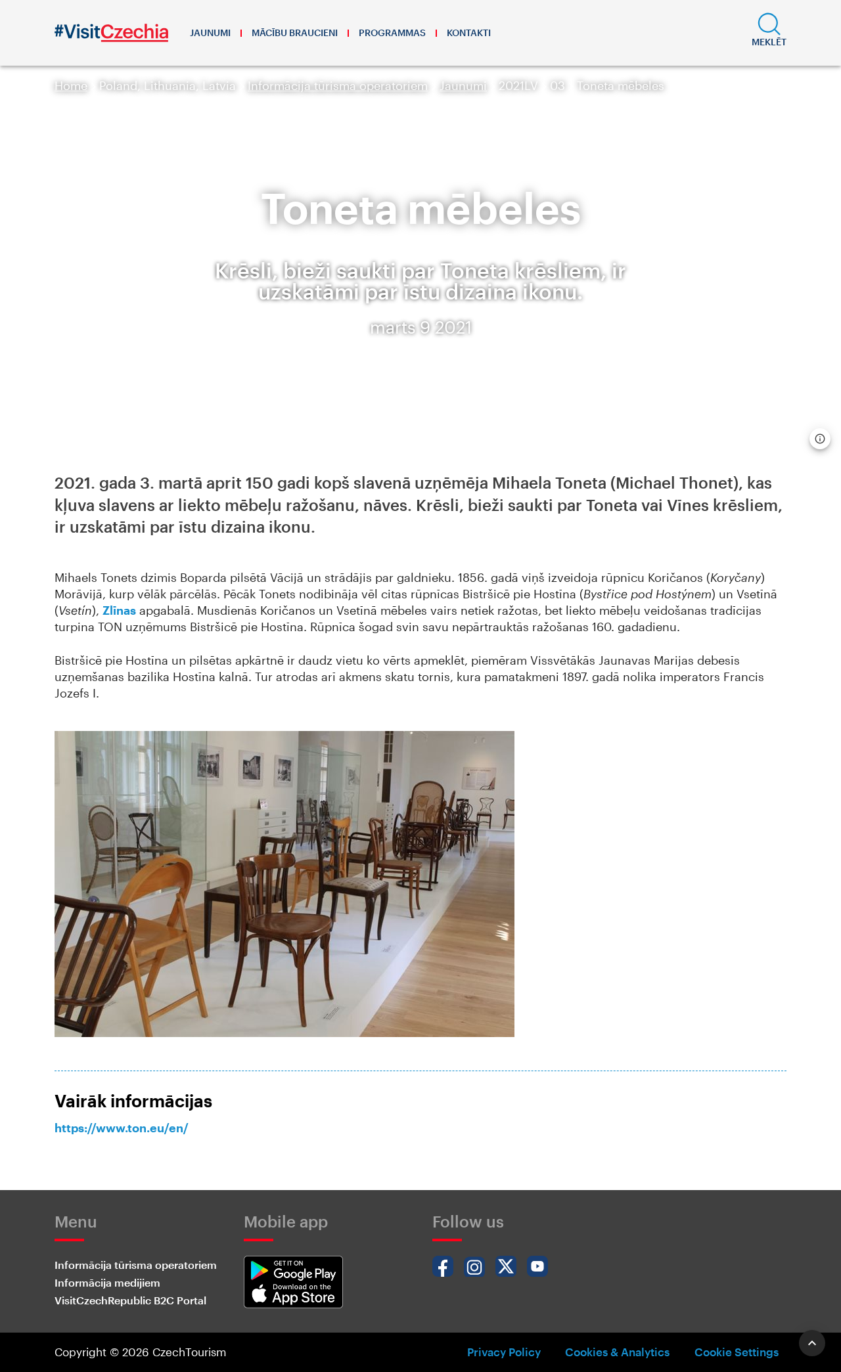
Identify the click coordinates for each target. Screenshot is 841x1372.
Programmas (392, 32)
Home (71, 85)
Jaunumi (210, 32)
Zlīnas (119, 610)
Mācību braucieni (295, 32)
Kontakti (469, 32)
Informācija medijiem (107, 1282)
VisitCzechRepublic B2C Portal (130, 1300)
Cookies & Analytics (617, 1351)
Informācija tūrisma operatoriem (338, 85)
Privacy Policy (504, 1351)
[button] (769, 32)
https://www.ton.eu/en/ (122, 1127)
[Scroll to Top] (812, 1343)
